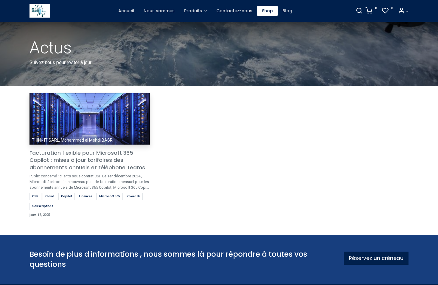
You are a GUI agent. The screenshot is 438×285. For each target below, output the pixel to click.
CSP (35, 196)
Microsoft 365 (109, 196)
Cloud (49, 196)
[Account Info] (403, 11)
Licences (85, 196)
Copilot (66, 196)
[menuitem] (126, 11)
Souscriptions (42, 206)
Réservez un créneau (376, 258)
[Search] (359, 11)
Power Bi (133, 196)
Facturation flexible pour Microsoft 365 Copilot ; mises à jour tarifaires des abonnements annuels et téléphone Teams (87, 160)
